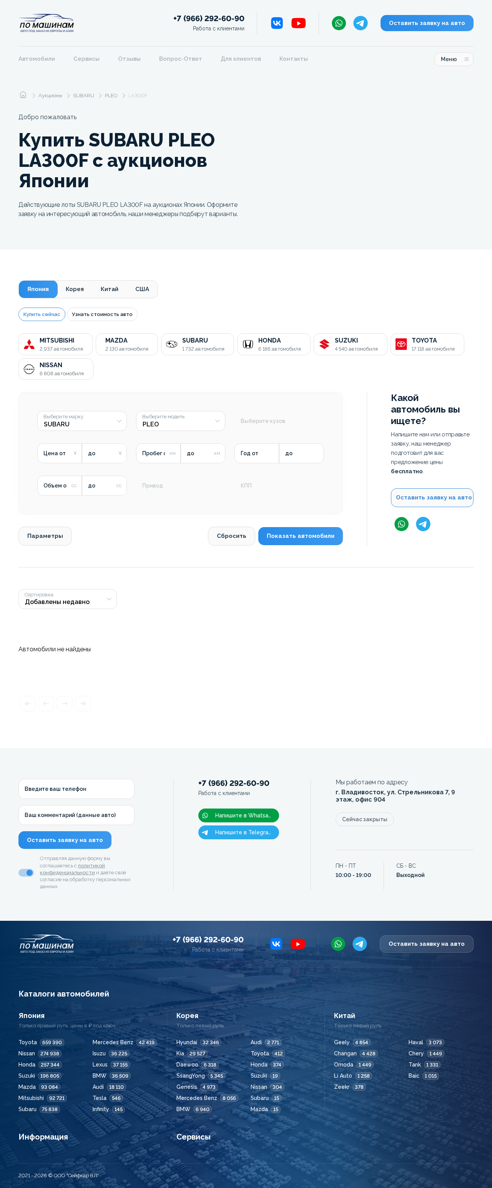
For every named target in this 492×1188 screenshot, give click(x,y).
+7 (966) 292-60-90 (208, 23)
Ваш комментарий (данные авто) (70, 815)
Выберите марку (63, 416)
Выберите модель (163, 416)
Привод (152, 486)
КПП (246, 486)
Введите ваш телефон (55, 789)
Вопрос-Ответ (180, 58)
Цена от (54, 453)
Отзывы (129, 58)
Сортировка (39, 594)
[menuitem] (41, 59)
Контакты (293, 58)
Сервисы (86, 58)
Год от (249, 453)
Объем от (56, 486)
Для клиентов (241, 58)
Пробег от (156, 453)
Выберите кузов (263, 421)
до (91, 453)
